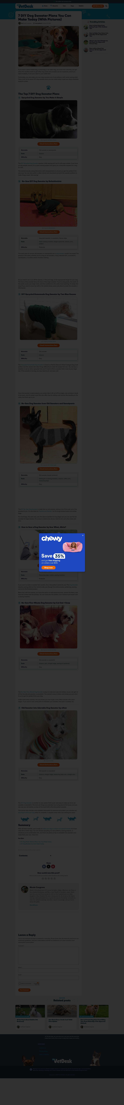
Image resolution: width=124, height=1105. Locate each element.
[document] (62, 552)
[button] (83, 535)
